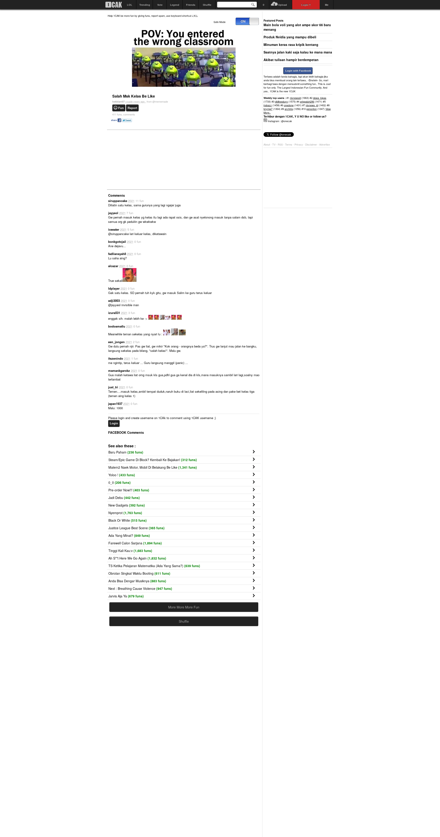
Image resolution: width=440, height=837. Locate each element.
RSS (280, 144)
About (267, 144)
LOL (129, 4)
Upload (282, 4)
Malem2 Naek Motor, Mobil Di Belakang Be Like (152, 467)
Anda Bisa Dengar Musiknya (137, 581)
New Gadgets (126, 505)
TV (273, 144)
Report (132, 108)
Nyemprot (125, 512)
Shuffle (207, 4)
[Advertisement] (142, 159)
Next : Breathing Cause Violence (140, 588)
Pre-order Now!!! (128, 490)
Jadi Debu (124, 497)
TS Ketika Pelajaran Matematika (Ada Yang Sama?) (154, 565)
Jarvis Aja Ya (126, 596)
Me (326, 4)
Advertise (324, 144)
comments (123, 114)
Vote (159, 4)
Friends (190, 4)
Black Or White (127, 520)
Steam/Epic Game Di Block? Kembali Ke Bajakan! (152, 459)
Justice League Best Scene (136, 528)
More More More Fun (183, 607)
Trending (144, 4)
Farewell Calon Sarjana (135, 543)
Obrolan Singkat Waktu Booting (139, 573)
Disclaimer (311, 144)
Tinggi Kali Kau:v (130, 550)
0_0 (119, 482)
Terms (289, 144)
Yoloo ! (121, 475)
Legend (174, 4)
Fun (121, 108)
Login (114, 423)
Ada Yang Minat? (129, 535)
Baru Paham (125, 452)
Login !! (306, 4)
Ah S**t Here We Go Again (137, 558)
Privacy (299, 144)
